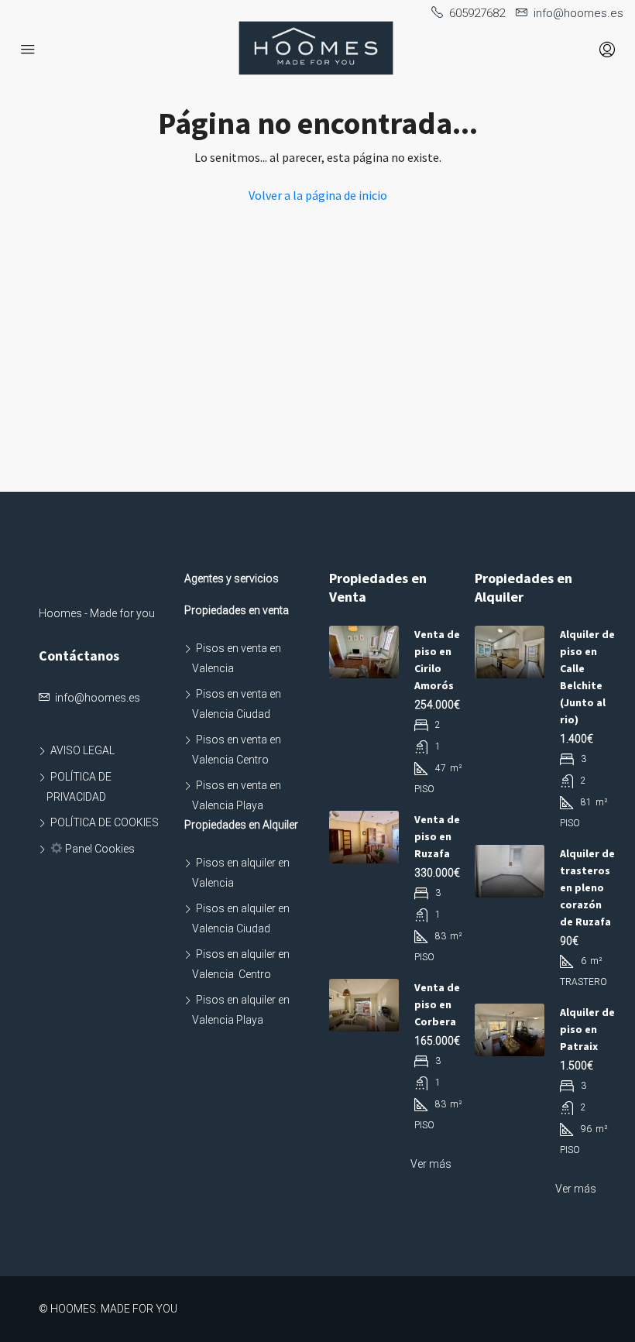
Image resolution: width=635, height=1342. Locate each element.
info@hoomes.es (97, 698)
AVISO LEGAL (82, 750)
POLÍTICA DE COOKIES (104, 822)
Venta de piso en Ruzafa (437, 836)
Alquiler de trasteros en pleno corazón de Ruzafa (587, 887)
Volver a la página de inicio (318, 195)
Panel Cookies (99, 849)
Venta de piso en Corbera (437, 1004)
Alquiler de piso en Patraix (587, 1029)
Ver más (430, 1164)
